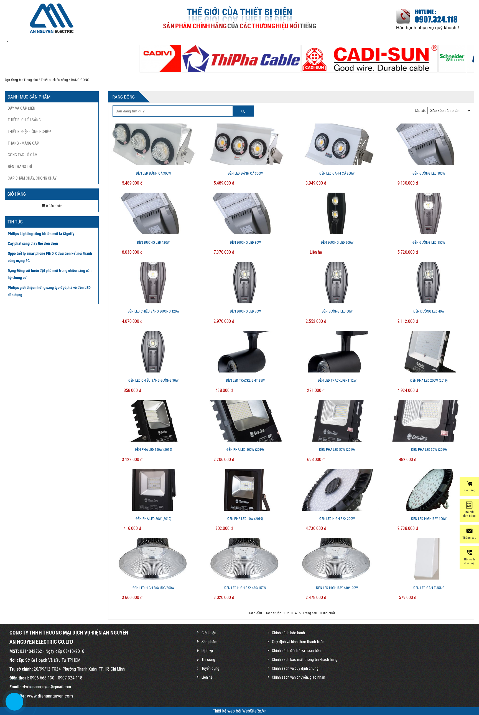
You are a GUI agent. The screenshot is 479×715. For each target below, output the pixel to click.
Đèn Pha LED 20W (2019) (153, 519)
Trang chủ (31, 80)
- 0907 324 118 (68, 678)
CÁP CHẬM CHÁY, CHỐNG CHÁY (32, 178)
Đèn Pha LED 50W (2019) (337, 449)
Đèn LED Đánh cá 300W (153, 173)
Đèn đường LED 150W (428, 242)
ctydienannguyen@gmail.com (46, 686)
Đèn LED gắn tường (429, 588)
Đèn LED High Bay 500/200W (153, 588)
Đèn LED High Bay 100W (429, 519)
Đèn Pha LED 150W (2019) (153, 449)
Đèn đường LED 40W (428, 311)
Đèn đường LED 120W (153, 242)
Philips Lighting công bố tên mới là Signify (41, 233)
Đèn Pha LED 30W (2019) (429, 449)
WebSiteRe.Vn (254, 711)
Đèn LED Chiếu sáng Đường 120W (153, 311)
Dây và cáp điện (21, 108)
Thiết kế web (224, 711)
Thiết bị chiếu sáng (54, 80)
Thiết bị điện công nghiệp (29, 131)
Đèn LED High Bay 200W (337, 519)
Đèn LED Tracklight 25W (245, 380)
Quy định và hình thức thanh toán (298, 642)
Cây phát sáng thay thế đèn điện (33, 243)
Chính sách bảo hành (288, 633)
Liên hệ (207, 677)
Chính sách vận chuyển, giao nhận (298, 677)
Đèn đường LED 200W (337, 242)
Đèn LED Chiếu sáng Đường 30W (153, 380)
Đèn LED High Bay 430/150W (245, 588)
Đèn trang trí (20, 166)
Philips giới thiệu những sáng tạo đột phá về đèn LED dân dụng (49, 291)
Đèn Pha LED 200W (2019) (429, 380)
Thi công (208, 659)
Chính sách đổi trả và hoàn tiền (296, 650)
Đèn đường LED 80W (245, 242)
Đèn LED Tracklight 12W (337, 380)
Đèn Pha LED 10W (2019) (245, 519)
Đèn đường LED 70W (245, 311)
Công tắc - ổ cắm (22, 155)
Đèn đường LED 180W (428, 173)
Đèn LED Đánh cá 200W (337, 173)
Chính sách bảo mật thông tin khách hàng (305, 659)
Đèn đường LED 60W (337, 311)
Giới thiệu (209, 633)
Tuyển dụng (210, 668)
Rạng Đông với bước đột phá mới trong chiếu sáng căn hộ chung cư (49, 274)
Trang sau (310, 613)
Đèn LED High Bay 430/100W (337, 588)
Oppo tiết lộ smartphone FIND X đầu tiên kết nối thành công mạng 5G (50, 257)
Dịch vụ (207, 650)
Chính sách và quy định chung (295, 668)
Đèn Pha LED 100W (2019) (245, 449)
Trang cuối (327, 613)
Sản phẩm (209, 642)
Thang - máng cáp (23, 143)
